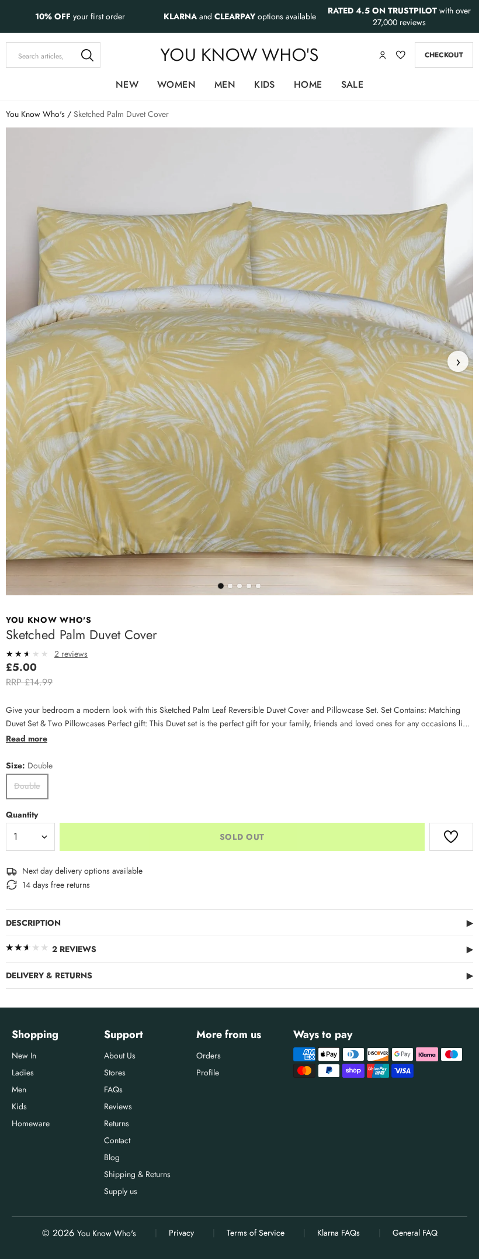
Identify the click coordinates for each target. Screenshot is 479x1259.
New (127, 84)
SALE (352, 84)
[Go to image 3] (239, 586)
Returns (116, 1123)
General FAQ (415, 1233)
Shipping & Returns (137, 1174)
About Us (120, 1055)
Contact (117, 1140)
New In (24, 1055)
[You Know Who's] (239, 54)
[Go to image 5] (258, 586)
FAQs (113, 1089)
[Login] (383, 55)
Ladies (23, 1072)
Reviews (118, 1106)
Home (308, 84)
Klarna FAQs (338, 1233)
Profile (207, 1072)
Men (224, 84)
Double (27, 786)
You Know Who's (35, 114)
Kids (264, 84)
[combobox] (53, 55)
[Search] (87, 55)
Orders (208, 1055)
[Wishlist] (400, 55)
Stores (115, 1072)
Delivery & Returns (239, 975)
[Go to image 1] (221, 586)
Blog (112, 1157)
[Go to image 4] (249, 586)
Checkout (444, 55)
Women (176, 84)
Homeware (31, 1123)
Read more (26, 738)
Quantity (22, 814)
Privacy (181, 1233)
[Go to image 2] (230, 586)
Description (239, 923)
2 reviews (71, 654)
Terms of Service (255, 1233)
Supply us (120, 1191)
